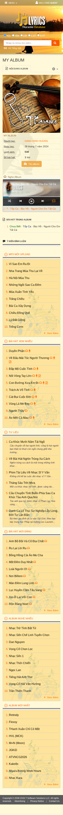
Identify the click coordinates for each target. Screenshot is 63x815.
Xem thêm (52, 333)
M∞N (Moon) (17, 743)
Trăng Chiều (16, 298)
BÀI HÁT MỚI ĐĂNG (20, 531)
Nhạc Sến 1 (16, 656)
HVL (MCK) (16, 736)
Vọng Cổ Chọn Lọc (21, 649)
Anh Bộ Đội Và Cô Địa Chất (26, 541)
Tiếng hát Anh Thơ (21, 677)
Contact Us (54, 801)
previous (20, 201)
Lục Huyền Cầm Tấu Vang (26, 590)
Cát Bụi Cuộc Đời (20, 396)
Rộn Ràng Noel (19, 603)
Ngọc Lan (15, 670)
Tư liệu (14, 432)
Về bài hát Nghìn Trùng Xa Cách (29, 458)
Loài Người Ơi (18, 569)
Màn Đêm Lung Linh (22, 583)
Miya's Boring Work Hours (25, 770)
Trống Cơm (16, 326)
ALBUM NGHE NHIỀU (21, 618)
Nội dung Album (18, 69)
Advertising (20, 801)
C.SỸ (33, 36)
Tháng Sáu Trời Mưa (22, 482)
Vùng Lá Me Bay (19, 403)
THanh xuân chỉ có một (24, 729)
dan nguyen (17, 642)
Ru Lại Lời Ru (18, 548)
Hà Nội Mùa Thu (19, 278)
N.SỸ (42, 36)
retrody (14, 714)
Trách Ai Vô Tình (19, 389)
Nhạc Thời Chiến (19, 663)
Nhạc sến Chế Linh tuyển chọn (29, 635)
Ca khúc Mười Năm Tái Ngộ (27, 441)
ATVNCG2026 (18, 757)
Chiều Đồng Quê (19, 312)
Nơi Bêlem (16, 576)
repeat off (53, 201)
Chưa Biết (15, 226)
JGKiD (13, 750)
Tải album (33, 164)
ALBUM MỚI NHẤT (19, 705)
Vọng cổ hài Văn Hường (25, 683)
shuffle (9, 201)
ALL (9, 36)
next (42, 201)
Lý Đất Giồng (17, 319)
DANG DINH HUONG (36, 141)
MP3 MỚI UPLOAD (19, 254)
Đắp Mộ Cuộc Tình (21, 368)
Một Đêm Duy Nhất (21, 562)
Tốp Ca (27, 226)
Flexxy (13, 721)
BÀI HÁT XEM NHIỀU (20, 341)
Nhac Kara (15, 777)
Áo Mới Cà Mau (19, 417)
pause (31, 201)
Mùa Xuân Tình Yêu (21, 291)
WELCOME (48, 3)
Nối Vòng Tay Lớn (20, 375)
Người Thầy (17, 410)
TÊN (17, 36)
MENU (11, 3)
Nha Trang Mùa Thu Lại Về (26, 271)
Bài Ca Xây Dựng (20, 305)
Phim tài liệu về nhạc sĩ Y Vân (29, 472)
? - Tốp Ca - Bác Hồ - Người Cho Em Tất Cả (31, 208)
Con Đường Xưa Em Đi (24, 382)
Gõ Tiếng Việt (14, 48)
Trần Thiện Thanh (20, 690)
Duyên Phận (17, 350)
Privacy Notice (37, 801)
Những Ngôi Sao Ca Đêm (25, 284)
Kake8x (13, 763)
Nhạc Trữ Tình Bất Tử (22, 628)
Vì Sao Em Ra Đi (19, 263)
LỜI (25, 36)
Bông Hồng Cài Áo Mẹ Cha (26, 555)
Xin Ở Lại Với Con (21, 597)
